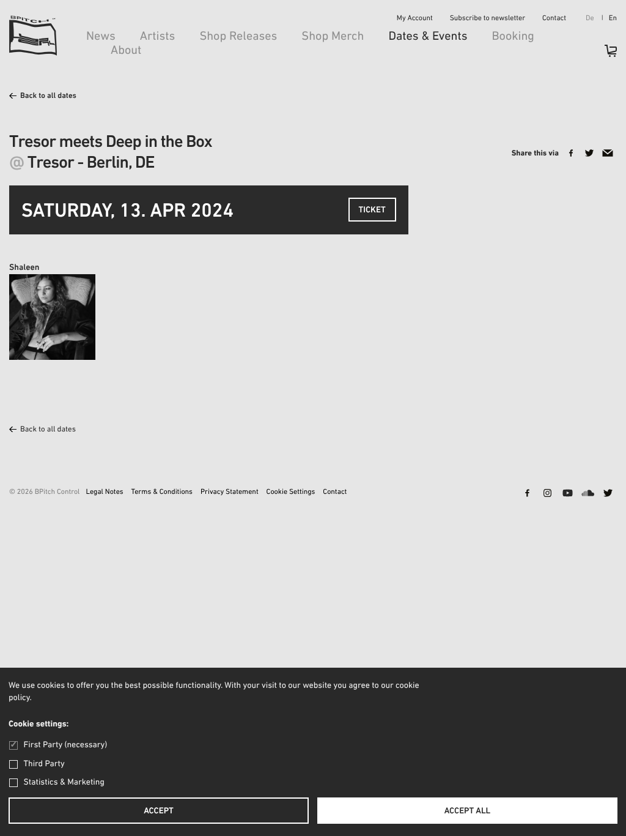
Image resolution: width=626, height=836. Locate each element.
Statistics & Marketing (64, 782)
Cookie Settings (291, 492)
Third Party (44, 764)
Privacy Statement (230, 492)
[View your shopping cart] (604, 55)
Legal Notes (104, 492)
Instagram (547, 494)
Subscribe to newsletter (487, 19)
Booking (513, 36)
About (126, 50)
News (101, 36)
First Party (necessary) (65, 745)
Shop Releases (238, 36)
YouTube (567, 494)
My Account (415, 19)
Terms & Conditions (162, 492)
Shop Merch (332, 36)
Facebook (527, 494)
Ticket (372, 210)
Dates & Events (427, 36)
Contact (554, 19)
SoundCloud (587, 494)
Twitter (607, 494)
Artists (157, 36)
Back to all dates (48, 96)
